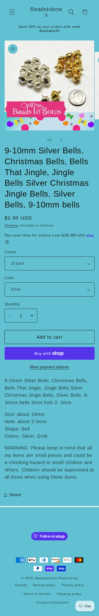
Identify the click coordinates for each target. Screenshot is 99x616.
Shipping (11, 225)
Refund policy (44, 585)
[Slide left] (38, 140)
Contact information (52, 602)
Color (10, 278)
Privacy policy (72, 585)
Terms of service (37, 594)
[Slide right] (61, 140)
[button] (11, 12)
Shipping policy (69, 594)
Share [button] (15, 494)
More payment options (49, 367)
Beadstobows (46, 578)
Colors (11, 252)
